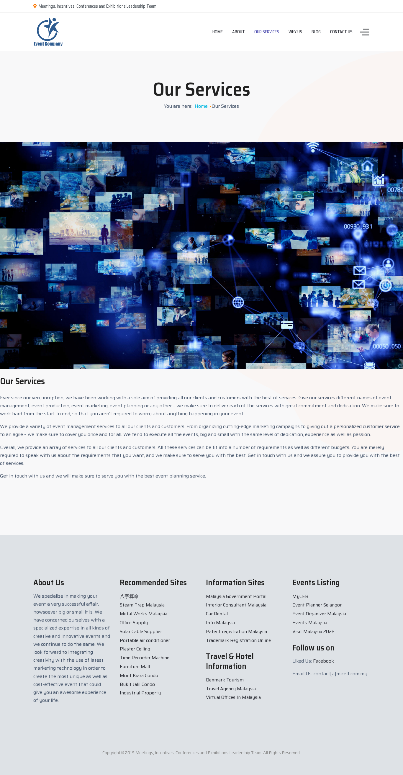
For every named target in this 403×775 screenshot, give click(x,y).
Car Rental (217, 613)
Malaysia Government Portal (236, 596)
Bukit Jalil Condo (137, 684)
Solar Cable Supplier (141, 631)
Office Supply (134, 622)
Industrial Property (140, 692)
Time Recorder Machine (144, 657)
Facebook (323, 661)
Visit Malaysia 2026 (313, 631)
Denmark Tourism (225, 680)
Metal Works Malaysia (143, 613)
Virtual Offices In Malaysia (233, 697)
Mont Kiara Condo (139, 675)
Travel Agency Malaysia (231, 688)
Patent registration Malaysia (236, 631)
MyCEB (300, 596)
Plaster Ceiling (135, 649)
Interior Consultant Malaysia (236, 605)
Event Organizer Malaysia (319, 613)
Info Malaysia (220, 622)
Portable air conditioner (145, 640)
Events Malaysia (309, 622)
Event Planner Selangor (317, 605)
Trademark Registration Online (238, 640)
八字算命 (129, 596)
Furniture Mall (135, 666)
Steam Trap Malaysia (142, 605)
